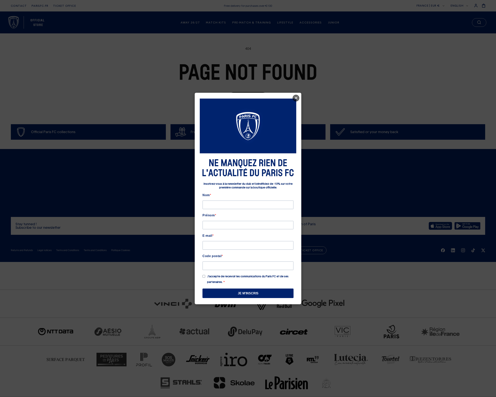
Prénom (208, 215)
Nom (206, 195)
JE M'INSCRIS (248, 293)
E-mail (207, 235)
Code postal (212, 256)
